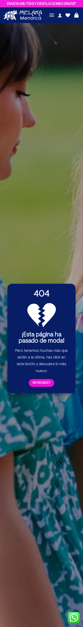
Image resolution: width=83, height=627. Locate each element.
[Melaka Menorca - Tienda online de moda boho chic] (22, 15)
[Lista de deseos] (67, 15)
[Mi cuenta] (60, 15)
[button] (51, 15)
